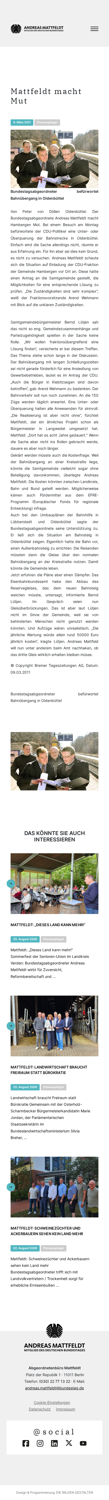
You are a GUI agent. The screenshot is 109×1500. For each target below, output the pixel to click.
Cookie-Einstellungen (52, 1402)
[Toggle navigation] (94, 29)
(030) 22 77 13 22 (54, 1381)
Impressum (65, 1409)
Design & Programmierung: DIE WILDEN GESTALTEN (54, 1492)
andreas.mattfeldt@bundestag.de (54, 1388)
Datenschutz (40, 1409)
